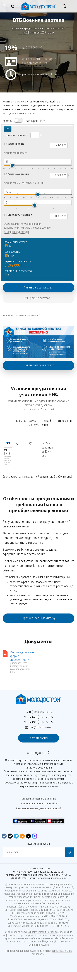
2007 (10, 198)
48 (72, 168)
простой (7, 121)
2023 (64, 198)
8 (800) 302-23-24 (40, 712)
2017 (44, 198)
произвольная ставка (17, 135)
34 (32, 168)
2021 (58, 198)
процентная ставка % (15, 245)
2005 (3, 198)
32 (26, 168)
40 (49, 168)
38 (43, 168)
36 (37, 168)
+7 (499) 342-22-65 (40, 717)
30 (20, 168)
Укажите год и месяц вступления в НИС (24, 183)
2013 (31, 198)
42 (55, 168)
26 (9, 168)
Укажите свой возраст (15, 152)
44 (60, 168)
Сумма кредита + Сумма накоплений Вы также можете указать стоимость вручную (27, 225)
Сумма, (34, 423)
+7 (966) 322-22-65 (40, 722)
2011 (24, 198)
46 (66, 168)
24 (4, 168)
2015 (37, 198)
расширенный (34, 121)
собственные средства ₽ (18, 273)
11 (65, 208)
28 (15, 168)
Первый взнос (46, 423)
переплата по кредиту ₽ (17, 264)
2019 (51, 198)
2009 (17, 198)
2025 (71, 198)
